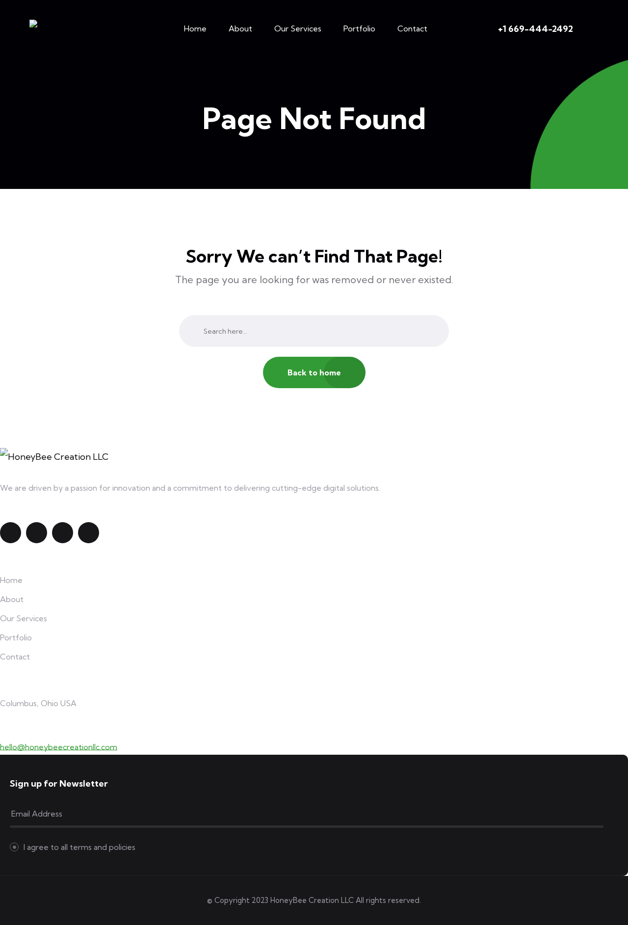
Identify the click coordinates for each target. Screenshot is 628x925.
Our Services (297, 28)
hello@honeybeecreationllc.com (58, 747)
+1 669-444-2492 (535, 28)
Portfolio (359, 28)
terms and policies (102, 847)
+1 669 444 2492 (35, 731)
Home (195, 28)
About (240, 28)
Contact (412, 28)
